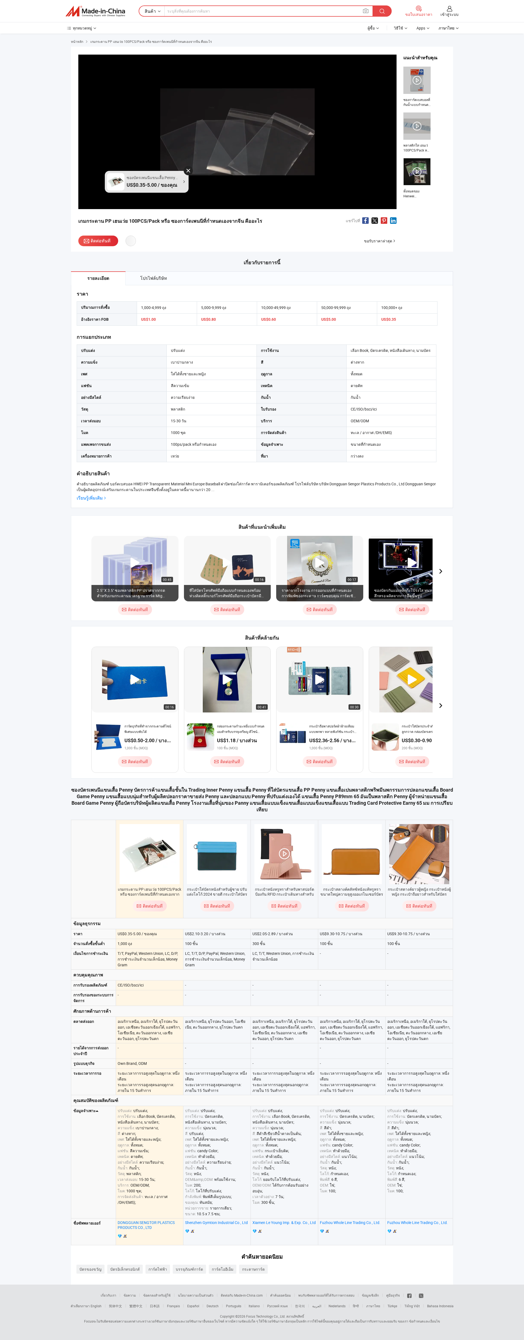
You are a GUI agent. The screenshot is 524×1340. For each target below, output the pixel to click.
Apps (420, 28)
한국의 (300, 1306)
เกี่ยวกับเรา (108, 1295)
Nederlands (337, 1306)
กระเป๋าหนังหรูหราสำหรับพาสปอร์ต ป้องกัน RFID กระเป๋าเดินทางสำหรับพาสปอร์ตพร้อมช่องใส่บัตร (284, 894)
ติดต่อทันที (101, 241)
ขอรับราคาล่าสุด (378, 240)
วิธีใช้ (398, 28)
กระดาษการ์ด (253, 1269)
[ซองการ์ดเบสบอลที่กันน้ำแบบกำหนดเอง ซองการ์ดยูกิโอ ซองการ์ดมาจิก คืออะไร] (417, 87)
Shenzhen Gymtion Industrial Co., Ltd (216, 1222)
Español (193, 1306)
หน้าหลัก (77, 41)
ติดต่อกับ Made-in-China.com (242, 1295)
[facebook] (409, 1295)
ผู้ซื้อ (371, 28)
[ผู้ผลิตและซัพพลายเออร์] (95, 11)
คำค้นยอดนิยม (280, 1295)
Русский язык (277, 1306)
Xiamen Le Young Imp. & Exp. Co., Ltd (284, 1222)
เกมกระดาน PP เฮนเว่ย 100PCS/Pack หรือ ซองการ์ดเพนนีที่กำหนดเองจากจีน (149, 894)
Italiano (254, 1306)
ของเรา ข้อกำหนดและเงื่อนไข (419, 1321)
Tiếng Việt (412, 1306)
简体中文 (115, 1306)
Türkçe (392, 1306)
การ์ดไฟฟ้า (157, 1269)
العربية (316, 1306)
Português (233, 1306)
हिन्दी (356, 1306)
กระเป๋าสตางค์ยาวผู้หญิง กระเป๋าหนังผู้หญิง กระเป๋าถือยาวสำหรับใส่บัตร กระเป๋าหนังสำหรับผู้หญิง (419, 894)
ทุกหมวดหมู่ (82, 28)
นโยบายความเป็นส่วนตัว (195, 1295)
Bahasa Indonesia (440, 1306)
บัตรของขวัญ (90, 1269)
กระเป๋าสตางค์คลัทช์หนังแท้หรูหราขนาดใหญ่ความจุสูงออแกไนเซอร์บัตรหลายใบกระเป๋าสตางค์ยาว (351, 894)
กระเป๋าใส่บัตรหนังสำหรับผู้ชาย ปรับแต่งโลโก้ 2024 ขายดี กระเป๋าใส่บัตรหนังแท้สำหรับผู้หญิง (217, 894)
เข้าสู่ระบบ (449, 14)
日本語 (155, 1306)
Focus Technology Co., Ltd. (265, 1316)
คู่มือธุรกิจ (393, 1295)
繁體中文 (135, 1306)
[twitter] (421, 1295)
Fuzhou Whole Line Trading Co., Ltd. (350, 1222)
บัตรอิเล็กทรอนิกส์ (125, 1269)
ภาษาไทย (373, 1306)
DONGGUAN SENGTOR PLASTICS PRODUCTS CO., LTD (146, 1225)
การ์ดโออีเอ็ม (222, 1269)
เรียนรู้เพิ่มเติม (90, 498)
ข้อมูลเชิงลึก (370, 1295)
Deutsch (213, 1306)
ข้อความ (130, 1295)
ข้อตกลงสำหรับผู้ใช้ (157, 1295)
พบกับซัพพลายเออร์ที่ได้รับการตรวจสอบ (326, 1295)
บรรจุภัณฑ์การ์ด (189, 1269)
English (96, 1306)
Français (173, 1306)
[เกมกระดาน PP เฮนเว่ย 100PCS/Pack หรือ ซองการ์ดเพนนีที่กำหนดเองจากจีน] (150, 854)
